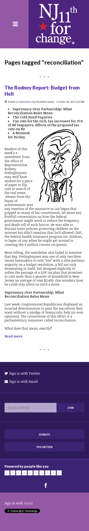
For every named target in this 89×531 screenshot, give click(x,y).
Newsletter (26, 101)
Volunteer (44, 447)
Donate (44, 434)
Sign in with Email (23, 381)
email (28, 503)
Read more (14, 336)
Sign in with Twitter (24, 373)
